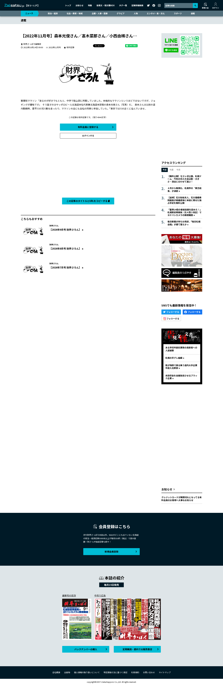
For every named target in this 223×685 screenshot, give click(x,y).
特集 (90, 5)
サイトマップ (165, 672)
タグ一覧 (123, 5)
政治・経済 (53, 13)
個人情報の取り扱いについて (87, 672)
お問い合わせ (149, 672)
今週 (171, 169)
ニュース (29, 13)
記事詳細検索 (137, 5)
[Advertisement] (88, 169)
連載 (193, 13)
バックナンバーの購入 (85, 649)
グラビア (121, 13)
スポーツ (178, 13)
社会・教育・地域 (75, 13)
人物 (136, 13)
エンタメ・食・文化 (156, 13)
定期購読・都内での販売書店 (137, 649)
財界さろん (54, 225)
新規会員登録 (111, 551)
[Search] (195, 5)
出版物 (67, 672)
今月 (178, 169)
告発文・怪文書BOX (105, 5)
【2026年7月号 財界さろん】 (65, 267)
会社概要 (56, 672)
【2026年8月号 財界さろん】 (65, 248)
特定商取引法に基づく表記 (115, 672)
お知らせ (79, 5)
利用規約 (135, 672)
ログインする (88, 135)
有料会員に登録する (88, 127)
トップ (68, 5)
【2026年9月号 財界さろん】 (65, 229)
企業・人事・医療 (100, 13)
